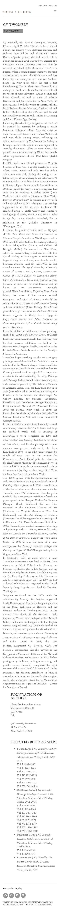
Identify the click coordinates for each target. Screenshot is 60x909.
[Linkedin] (23, 895)
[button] (55, 11)
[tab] (13, 31)
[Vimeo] (17, 895)
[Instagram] (11, 895)
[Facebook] (5, 895)
